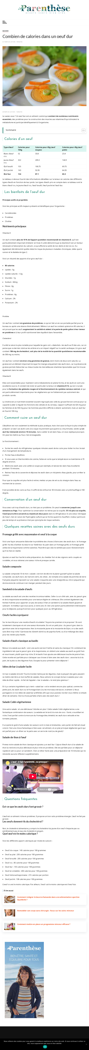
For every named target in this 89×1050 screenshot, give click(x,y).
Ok (45, 1047)
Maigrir (5, 31)
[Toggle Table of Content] (82, 130)
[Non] (86, 1044)
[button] (44, 806)
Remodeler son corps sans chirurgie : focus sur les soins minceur (45, 910)
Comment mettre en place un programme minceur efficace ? (43, 924)
